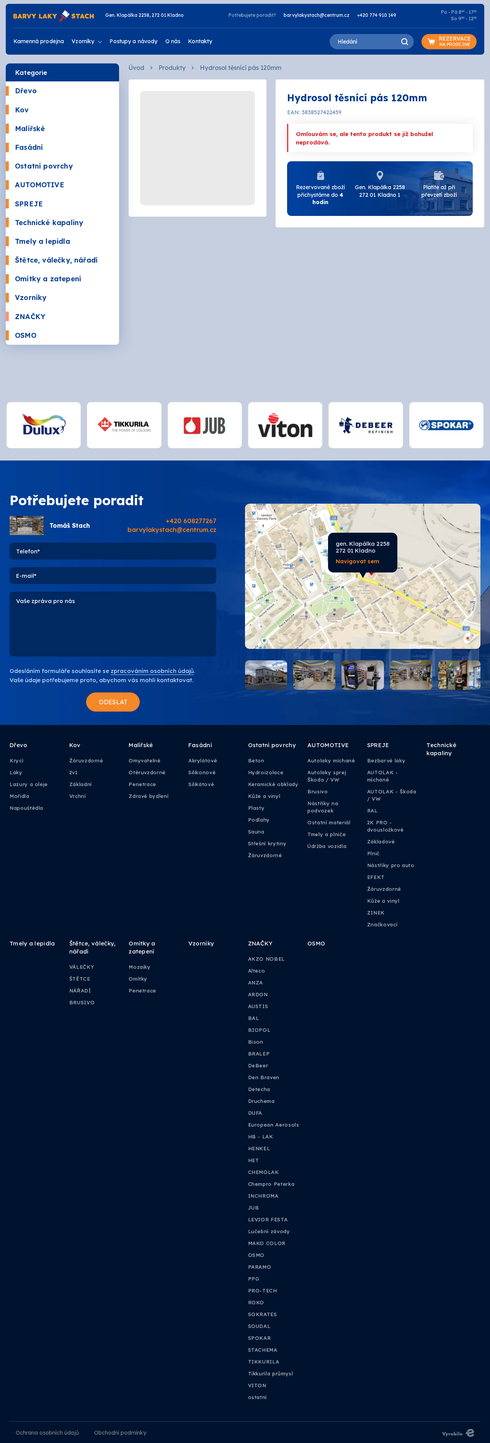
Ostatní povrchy (44, 166)
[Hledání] (404, 41)
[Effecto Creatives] (458, 1432)
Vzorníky (30, 297)
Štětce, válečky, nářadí (56, 260)
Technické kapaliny (49, 222)
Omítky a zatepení (48, 278)
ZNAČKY (30, 316)
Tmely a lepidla (42, 241)
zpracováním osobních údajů (152, 670)
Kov (22, 109)
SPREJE (29, 203)
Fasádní (29, 147)
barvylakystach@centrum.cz (317, 15)
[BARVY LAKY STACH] (53, 15)
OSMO (25, 335)
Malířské (30, 128)
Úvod (136, 67)
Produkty (172, 67)
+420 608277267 (191, 521)
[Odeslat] (113, 702)
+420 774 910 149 (376, 15)
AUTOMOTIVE (39, 184)
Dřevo (26, 90)
